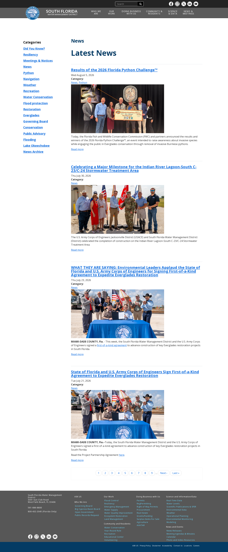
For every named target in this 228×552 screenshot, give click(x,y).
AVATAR (141, 525)
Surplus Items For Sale (148, 519)
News (27, 67)
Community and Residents (117, 523)
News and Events (174, 527)
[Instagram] (178, 4)
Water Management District (62, 14)
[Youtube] (197, 4)
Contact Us (178, 546)
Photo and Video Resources (181, 540)
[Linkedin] (190, 4)
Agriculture (142, 522)
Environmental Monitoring (180, 519)
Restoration (32, 109)
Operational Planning (177, 516)
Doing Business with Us (131, 12)
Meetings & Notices (38, 61)
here (121, 455)
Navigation (31, 79)
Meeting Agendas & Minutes (181, 534)
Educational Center (114, 537)
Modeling (171, 522)
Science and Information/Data (181, 496)
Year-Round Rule (112, 531)
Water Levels (173, 503)
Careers (196, 546)
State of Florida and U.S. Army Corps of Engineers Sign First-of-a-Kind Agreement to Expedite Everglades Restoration (135, 373)
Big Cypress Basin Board (87, 509)
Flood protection (35, 103)
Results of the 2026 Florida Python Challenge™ (114, 69)
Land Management (113, 519)
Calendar (171, 537)
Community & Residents (154, 12)
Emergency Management (116, 507)
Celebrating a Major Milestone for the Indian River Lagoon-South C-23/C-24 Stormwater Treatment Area (134, 168)
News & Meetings (188, 12)
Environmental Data (177, 510)
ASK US (77, 496)
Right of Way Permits (147, 507)
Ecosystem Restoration (116, 516)
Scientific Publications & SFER (181, 507)
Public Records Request (87, 515)
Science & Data (172, 12)
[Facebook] (172, 4)
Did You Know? (34, 48)
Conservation (33, 127)
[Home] (34, 11)
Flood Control (111, 500)
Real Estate (142, 513)
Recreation (31, 91)
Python (28, 73)
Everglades (31, 115)
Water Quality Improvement (118, 513)
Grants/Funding (144, 516)
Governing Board (35, 121)
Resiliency (30, 54)
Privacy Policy (145, 546)
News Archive (33, 152)
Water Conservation (38, 97)
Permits (141, 500)
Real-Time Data (174, 500)
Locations (188, 546)
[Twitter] (184, 4)
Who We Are (96, 12)
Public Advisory (34, 133)
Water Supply (111, 510)
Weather (29, 85)
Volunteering (110, 540)
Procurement (143, 510)
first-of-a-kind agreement (112, 345)
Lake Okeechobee (36, 146)
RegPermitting (144, 503)
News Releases (174, 531)
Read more (77, 149)
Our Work (111, 12)
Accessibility (167, 546)
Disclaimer (156, 546)
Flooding (29, 139)
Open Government (84, 512)
